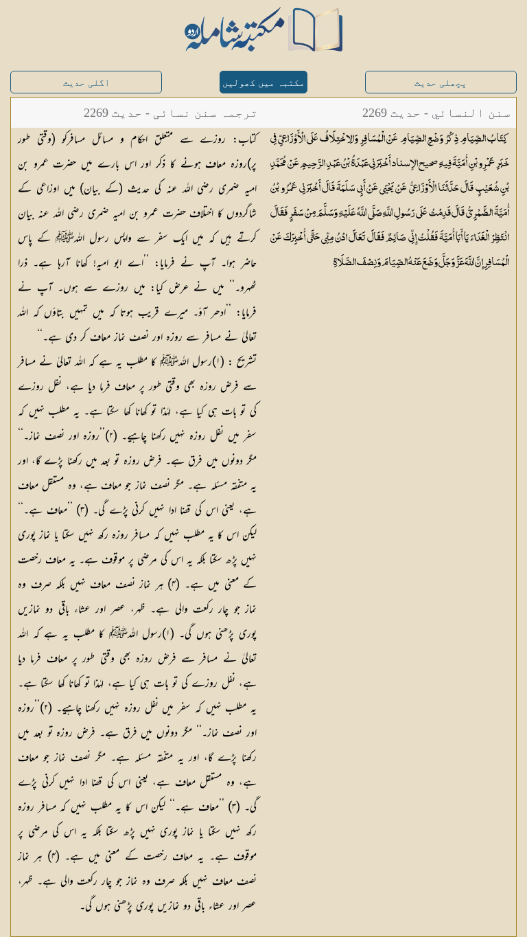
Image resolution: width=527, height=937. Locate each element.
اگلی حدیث (86, 83)
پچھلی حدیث (440, 83)
